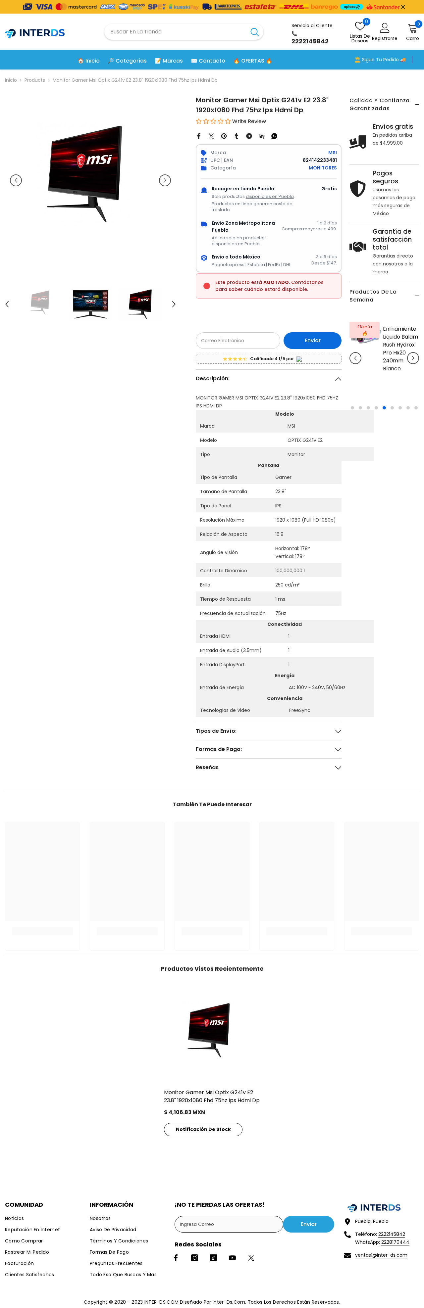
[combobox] (175, 32)
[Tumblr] (236, 135)
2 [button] (360, 407)
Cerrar (403, 7)
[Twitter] (211, 135)
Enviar (313, 340)
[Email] (262, 135)
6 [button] (392, 407)
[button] (355, 358)
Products (35, 80)
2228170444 (395, 1242)
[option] (384, 362)
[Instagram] (194, 1257)
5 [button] (384, 407)
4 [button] (376, 407)
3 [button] (368, 407)
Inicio (11, 80)
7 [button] (400, 407)
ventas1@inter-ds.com (381, 1255)
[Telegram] (249, 135)
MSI (332, 152)
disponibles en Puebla (270, 196)
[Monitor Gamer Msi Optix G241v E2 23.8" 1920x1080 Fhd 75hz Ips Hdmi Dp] (212, 1034)
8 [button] (408, 407)
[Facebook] (199, 135)
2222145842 (391, 1234)
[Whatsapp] (274, 135)
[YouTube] (232, 1257)
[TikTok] (213, 1257)
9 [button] (416, 407)
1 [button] (352, 407)
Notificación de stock (203, 1129)
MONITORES (323, 167)
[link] (42, 931)
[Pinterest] (224, 135)
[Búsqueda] (183, 32)
